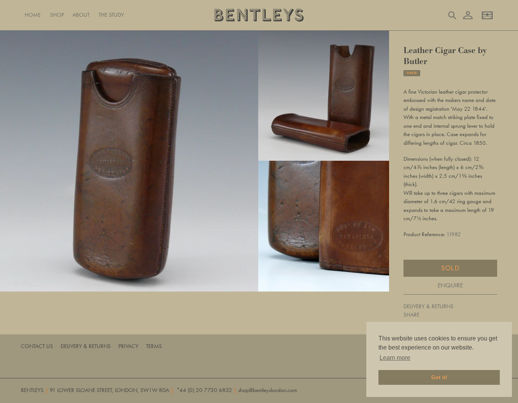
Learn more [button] (395, 357)
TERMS (154, 346)
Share (411, 314)
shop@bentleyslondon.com (267, 390)
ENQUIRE (450, 285)
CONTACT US (37, 346)
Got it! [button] (439, 377)
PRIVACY (128, 346)
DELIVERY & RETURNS (428, 306)
